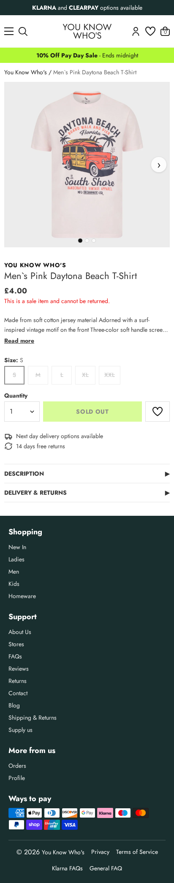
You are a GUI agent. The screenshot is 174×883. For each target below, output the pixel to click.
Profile (16, 778)
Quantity (15, 395)
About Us (19, 632)
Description (87, 473)
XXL (109, 375)
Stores (16, 644)
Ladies (16, 559)
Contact (17, 693)
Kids (13, 584)
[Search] (23, 31)
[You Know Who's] (87, 31)
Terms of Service (137, 852)
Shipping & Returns (32, 717)
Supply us (20, 730)
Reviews (18, 668)
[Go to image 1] (80, 240)
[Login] (135, 31)
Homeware (22, 596)
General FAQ (106, 868)
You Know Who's (25, 72)
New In (17, 547)
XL (85, 375)
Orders (17, 765)
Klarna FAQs (67, 868)
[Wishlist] (150, 31)
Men (13, 571)
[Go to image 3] (93, 240)
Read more (19, 340)
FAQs (15, 656)
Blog (14, 705)
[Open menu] (9, 31)
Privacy (100, 852)
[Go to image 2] (87, 240)
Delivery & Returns (87, 492)
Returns (17, 681)
